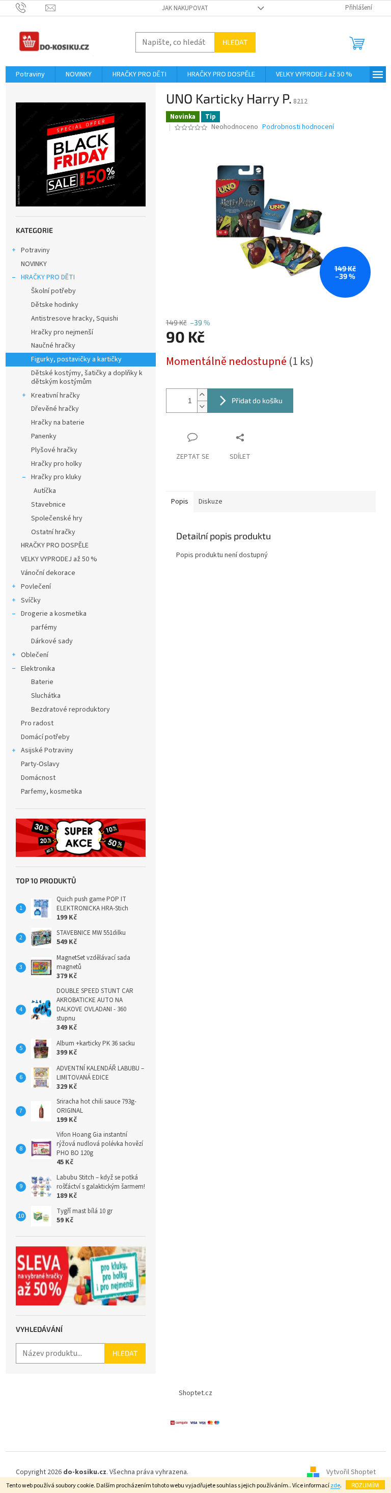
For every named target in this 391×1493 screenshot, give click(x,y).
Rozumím (365, 1484)
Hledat (234, 42)
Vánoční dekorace (48, 573)
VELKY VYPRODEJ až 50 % (59, 559)
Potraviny (35, 250)
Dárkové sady (52, 641)
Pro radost (37, 723)
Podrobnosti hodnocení (298, 127)
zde (335, 1485)
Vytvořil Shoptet (351, 1472)
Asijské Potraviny (47, 750)
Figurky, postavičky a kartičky (76, 359)
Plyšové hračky (54, 450)
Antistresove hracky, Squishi (74, 318)
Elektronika (38, 669)
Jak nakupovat (185, 8)
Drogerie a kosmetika (54, 614)
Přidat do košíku (257, 400)
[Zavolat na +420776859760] (31, 7)
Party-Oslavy (40, 764)
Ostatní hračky (53, 532)
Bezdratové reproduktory (70, 709)
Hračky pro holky (56, 464)
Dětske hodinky (54, 305)
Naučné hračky (53, 345)
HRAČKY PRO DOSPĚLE (55, 545)
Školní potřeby (53, 291)
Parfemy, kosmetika (51, 792)
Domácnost (39, 778)
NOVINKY (34, 264)
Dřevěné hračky (55, 409)
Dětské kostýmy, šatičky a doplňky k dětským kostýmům (87, 377)
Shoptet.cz (195, 1393)
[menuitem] (30, 74)
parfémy (44, 627)
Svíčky (31, 600)
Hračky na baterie (58, 422)
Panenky (44, 436)
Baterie (42, 682)
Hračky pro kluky (56, 477)
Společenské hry (56, 518)
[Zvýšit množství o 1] (202, 395)
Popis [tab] (179, 501)
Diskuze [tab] (210, 501)
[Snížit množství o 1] (202, 406)
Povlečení (36, 587)
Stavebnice (48, 505)
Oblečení (34, 655)
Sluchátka (46, 696)
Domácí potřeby (45, 737)
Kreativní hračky (55, 395)
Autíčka (45, 491)
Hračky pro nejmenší (62, 332)
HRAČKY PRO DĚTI (48, 277)
